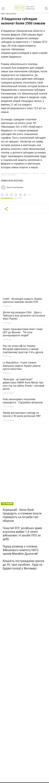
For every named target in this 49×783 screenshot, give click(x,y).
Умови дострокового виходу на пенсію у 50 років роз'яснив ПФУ (22, 414)
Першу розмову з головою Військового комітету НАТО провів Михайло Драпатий (20, 550)
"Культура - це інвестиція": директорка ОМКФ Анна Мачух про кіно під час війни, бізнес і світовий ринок (23, 384)
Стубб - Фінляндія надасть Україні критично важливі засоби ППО (22, 300)
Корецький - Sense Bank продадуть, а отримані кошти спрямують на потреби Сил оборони (22, 515)
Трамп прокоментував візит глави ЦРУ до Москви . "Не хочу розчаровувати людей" (23, 332)
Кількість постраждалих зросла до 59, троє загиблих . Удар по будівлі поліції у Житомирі (23, 564)
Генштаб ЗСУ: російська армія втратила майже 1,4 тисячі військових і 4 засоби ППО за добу (22, 533)
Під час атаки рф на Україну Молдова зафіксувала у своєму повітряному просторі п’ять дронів (23, 349)
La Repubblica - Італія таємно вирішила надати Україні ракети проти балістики (21, 365)
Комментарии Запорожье (12, 180)
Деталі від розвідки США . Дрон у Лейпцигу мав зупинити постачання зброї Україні (24, 315)
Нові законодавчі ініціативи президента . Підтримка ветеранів (23, 401)
